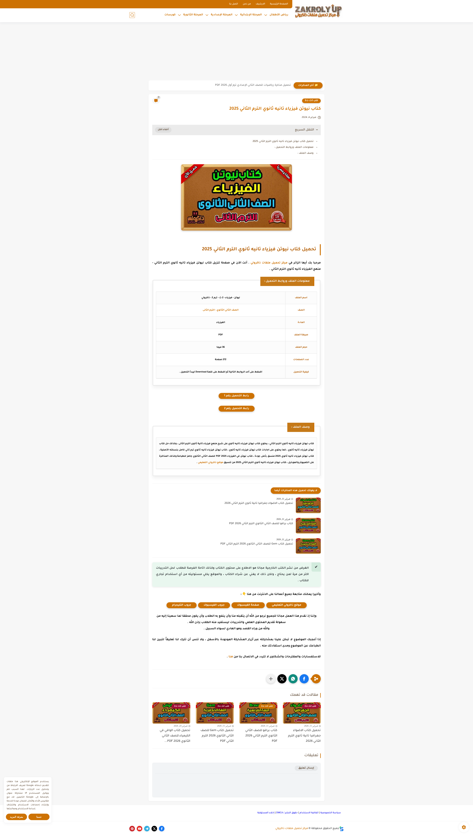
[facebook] (161, 828)
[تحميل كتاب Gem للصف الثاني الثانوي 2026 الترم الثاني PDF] (308, 546)
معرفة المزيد (16, 816)
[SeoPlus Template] (341, 828)
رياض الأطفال (279, 14)
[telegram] (147, 828)
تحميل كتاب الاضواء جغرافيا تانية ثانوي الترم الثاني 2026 (258, 503)
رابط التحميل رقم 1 (236, 395)
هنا (231, 656)
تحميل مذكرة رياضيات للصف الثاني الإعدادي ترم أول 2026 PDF (253, 85)
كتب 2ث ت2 (311, 100)
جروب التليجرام (181, 605)
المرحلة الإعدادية (221, 14)
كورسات (170, 14)
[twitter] (154, 828)
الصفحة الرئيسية (279, 4)
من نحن (247, 4)
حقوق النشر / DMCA (287, 813)
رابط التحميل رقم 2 (236, 408)
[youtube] (139, 828)
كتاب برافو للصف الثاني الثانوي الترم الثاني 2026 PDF (261, 523)
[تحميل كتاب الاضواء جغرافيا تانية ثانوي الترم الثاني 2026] (308, 505)
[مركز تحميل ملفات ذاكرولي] (319, 11)
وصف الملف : (305, 153)
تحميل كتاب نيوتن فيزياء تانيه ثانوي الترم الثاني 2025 (283, 141)
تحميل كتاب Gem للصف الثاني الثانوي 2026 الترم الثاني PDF (256, 544)
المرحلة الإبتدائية (251, 14)
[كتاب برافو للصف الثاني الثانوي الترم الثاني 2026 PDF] (308, 526)
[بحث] (132, 15)
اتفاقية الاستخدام (309, 813)
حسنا (39, 816)
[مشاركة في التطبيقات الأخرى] (270, 678)
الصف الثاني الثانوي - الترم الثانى (221, 310)
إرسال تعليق (306, 768)
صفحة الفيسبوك (248, 605)
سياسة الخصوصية (330, 813)
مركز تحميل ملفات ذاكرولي (269, 263)
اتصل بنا (233, 4)
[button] (304, 678)
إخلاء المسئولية (265, 813)
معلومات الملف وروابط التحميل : (294, 147)
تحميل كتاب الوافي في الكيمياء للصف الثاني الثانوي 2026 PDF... (175, 736)
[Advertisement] (236, 52)
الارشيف (260, 4)
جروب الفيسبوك (214, 605)
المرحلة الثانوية (193, 14)
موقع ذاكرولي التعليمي (210, 462)
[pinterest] (132, 828)
